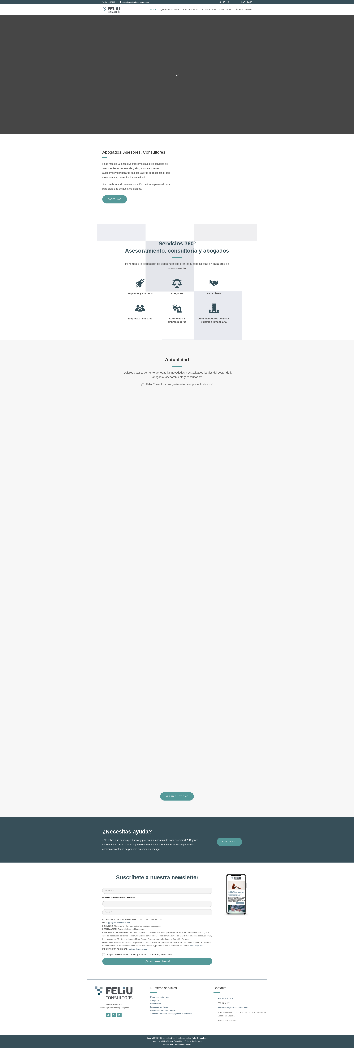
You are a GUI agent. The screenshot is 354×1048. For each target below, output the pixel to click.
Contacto (225, 10)
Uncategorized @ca (155, 500)
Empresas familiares (159, 1007)
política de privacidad (138, 949)
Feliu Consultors (200, 1038)
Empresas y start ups (159, 997)
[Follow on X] (108, 1015)
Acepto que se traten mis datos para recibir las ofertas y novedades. (139, 954)
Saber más (114, 199)
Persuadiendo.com (183, 1044)
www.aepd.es (196, 945)
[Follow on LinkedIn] (119, 1015)
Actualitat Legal (139, 500)
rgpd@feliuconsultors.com (119, 922)
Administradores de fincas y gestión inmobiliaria (171, 1013)
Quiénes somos (170, 10)
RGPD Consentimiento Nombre (118, 897)
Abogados (154, 1000)
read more (113, 514)
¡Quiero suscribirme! (157, 961)
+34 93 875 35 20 (225, 998)
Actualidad (208, 10)
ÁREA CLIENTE (243, 10)
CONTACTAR (229, 842)
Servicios (189, 10)
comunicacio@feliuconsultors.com (233, 1008)
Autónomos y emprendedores (163, 1010)
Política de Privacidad (173, 1041)
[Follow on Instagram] (114, 1015)
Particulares (155, 1003)
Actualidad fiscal (124, 500)
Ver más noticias (177, 796)
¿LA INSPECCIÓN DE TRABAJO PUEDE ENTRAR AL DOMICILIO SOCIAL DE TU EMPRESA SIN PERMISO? (166, 756)
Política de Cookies (193, 1041)
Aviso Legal (158, 1041)
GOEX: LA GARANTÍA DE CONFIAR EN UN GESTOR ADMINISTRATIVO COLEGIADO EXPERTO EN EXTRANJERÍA (171, 626)
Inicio (153, 10)
